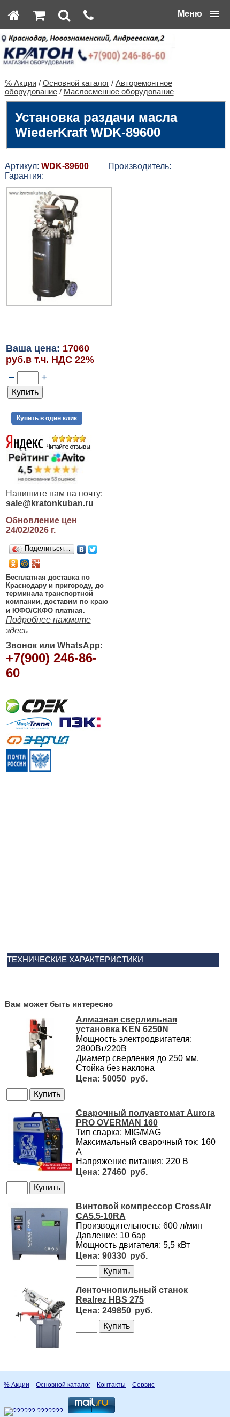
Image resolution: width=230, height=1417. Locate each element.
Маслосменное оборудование (119, 91)
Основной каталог (76, 83)
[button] (198, 14)
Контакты (111, 1385)
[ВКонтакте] (81, 550)
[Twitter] (92, 550)
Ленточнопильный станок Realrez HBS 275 (132, 1294)
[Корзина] (39, 15)
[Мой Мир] (24, 564)
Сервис (143, 1385)
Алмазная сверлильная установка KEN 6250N (126, 1024)
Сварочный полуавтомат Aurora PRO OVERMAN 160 (145, 1117)
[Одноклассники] (13, 564)
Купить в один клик (47, 418)
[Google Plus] (36, 564)
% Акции (20, 83)
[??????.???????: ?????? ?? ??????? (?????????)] (33, 1411)
